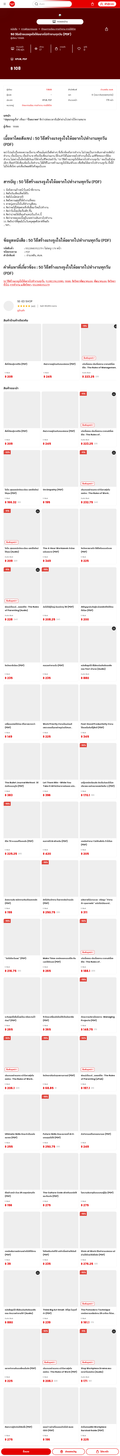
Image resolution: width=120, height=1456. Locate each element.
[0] (92, 4)
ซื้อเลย (26, 1451)
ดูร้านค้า (21, 310)
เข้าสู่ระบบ (109, 4)
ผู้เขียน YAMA (17, 38)
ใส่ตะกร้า (104, 1451)
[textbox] (60, 205)
